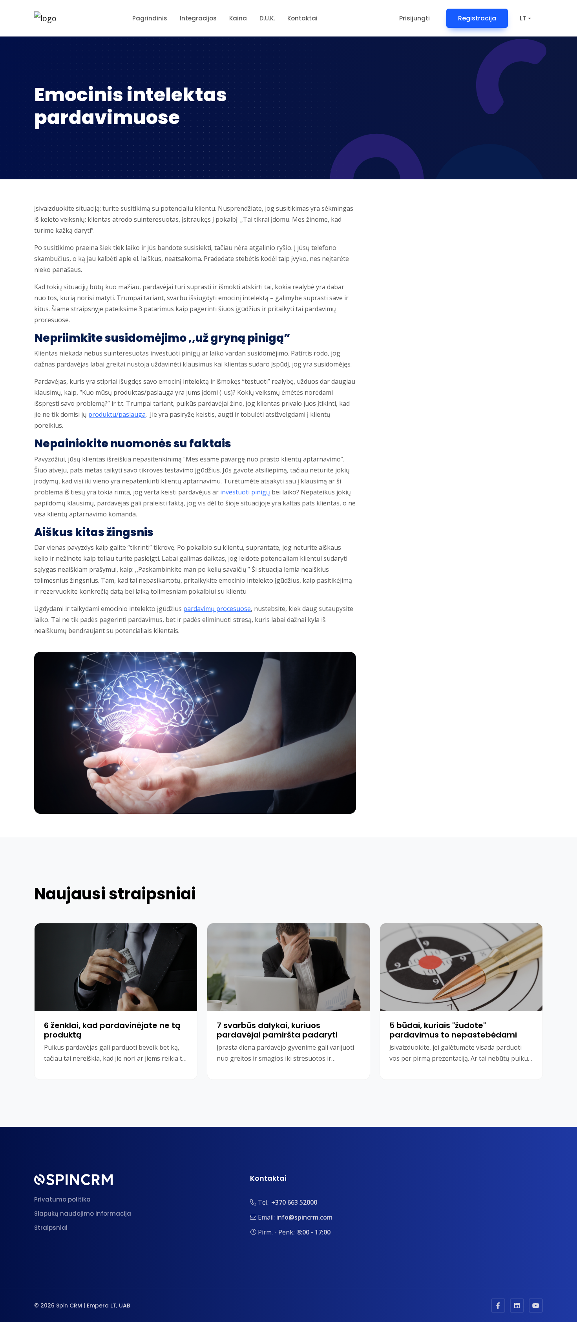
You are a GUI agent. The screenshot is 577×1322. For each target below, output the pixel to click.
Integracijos (198, 18)
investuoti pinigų (245, 492)
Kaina (238, 18)
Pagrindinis (149, 18)
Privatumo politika (62, 1199)
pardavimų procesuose (217, 608)
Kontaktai (302, 18)
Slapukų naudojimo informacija (82, 1213)
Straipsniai (51, 1228)
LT (523, 18)
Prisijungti (414, 18)
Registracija (477, 18)
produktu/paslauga (117, 414)
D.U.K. (267, 18)
